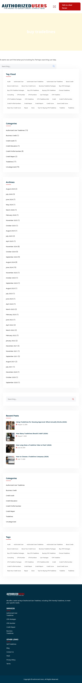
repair (26, 108)
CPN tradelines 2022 (43, 99)
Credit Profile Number (65, 99)
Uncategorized (11, 167)
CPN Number (21, 95)
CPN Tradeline (56, 95)
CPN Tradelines (29, 99)
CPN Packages (11, 619)
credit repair (28, 103)
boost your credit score (29, 86)
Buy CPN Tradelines (33, 90)
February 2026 (11, 215)
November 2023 (11, 273)
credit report (39, 103)
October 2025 (11, 226)
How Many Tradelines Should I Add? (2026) (32, 433)
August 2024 (10, 262)
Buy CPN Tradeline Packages (15, 90)
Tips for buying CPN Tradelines (47, 108)
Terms (8, 664)
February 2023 (11, 314)
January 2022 (10, 341)
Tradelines (9, 162)
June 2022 (9, 320)
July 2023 (9, 294)
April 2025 (9, 241)
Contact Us (10, 652)
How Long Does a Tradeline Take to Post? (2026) (34, 445)
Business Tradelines (10, 632)
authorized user (19, 81)
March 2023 (10, 309)
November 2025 (11, 220)
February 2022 (11, 335)
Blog (8, 648)
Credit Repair (10, 156)
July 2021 (9, 367)
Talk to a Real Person (67, 6)
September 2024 (12, 257)
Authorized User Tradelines (55, 81)
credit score (50, 103)
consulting (10, 95)
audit (8, 81)
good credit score (62, 103)
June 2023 (9, 299)
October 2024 (11, 252)
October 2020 (11, 377)
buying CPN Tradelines (49, 90)
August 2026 (10, 189)
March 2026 (10, 210)
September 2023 (12, 283)
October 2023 (11, 278)
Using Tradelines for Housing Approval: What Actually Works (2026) (41, 422)
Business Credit (11, 135)
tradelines (71, 108)
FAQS (8, 656)
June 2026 (9, 199)
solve (32, 108)
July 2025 (9, 236)
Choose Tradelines (64, 90)
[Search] (53, 66)
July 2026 (9, 194)
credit (54, 99)
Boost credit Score (12, 86)
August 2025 (10, 231)
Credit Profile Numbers (14, 103)
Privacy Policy (10, 660)
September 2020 (12, 382)
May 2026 (9, 205)
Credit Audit (10, 141)
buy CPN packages (64, 86)
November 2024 (11, 246)
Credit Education (11, 146)
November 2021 (11, 351)
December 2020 (11, 372)
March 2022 (10, 330)
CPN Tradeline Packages (14, 99)
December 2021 (11, 346)
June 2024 (9, 267)
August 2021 (10, 362)
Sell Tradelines (11, 644)
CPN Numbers (32, 95)
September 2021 (12, 356)
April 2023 (9, 304)
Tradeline (62, 108)
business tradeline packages (47, 86)
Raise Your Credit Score (14, 108)
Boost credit (69, 81)
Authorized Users (38, 679)
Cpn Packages (44, 95)
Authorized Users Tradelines (35, 81)
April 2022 (9, 325)
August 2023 (10, 288)
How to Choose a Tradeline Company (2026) (32, 457)
